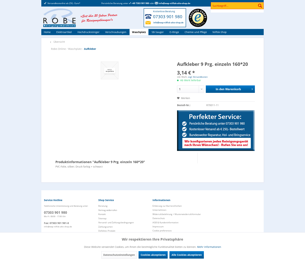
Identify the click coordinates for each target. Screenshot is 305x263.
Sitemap (102, 218)
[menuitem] (237, 7)
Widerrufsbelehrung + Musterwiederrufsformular (176, 214)
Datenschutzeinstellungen (119, 254)
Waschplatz (75, 48)
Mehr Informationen (209, 247)
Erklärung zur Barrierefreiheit (167, 205)
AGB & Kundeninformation (165, 222)
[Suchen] (260, 5)
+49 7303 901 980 (140, 3)
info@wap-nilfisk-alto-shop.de (174, 3)
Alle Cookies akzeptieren (187, 254)
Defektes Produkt (106, 230)
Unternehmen (159, 209)
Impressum (158, 226)
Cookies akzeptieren (153, 254)
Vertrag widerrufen (107, 210)
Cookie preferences (162, 230)
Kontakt (102, 214)
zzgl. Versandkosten (198, 76)
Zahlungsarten (105, 226)
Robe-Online (59, 48)
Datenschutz (158, 218)
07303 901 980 (167, 16)
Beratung (102, 205)
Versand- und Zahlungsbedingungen (116, 222)
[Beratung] (216, 130)
